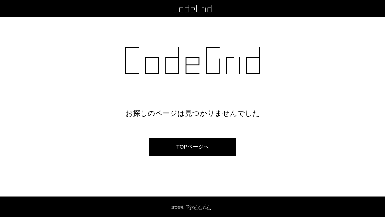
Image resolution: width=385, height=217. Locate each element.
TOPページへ (192, 147)
